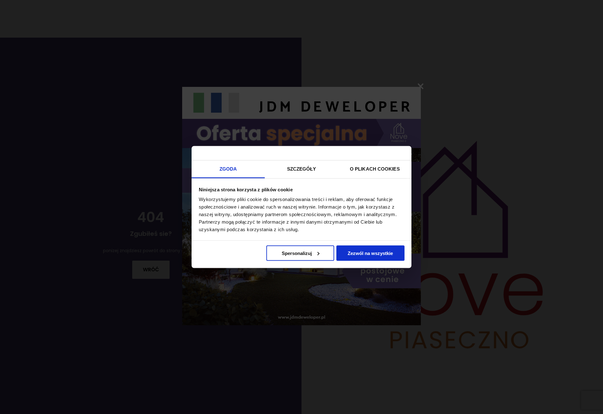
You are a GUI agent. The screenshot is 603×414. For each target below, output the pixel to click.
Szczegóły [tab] (301, 169)
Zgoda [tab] (228, 169)
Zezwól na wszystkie (370, 253)
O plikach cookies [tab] (375, 169)
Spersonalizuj (297, 253)
